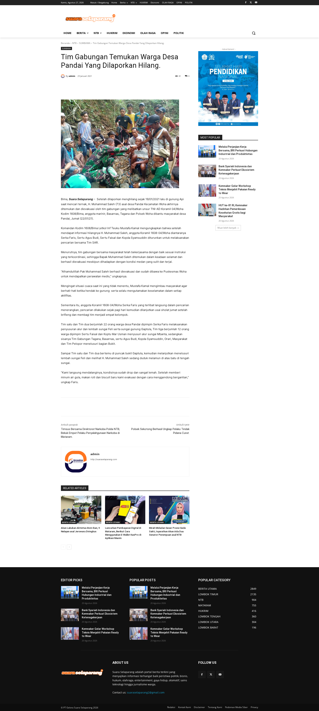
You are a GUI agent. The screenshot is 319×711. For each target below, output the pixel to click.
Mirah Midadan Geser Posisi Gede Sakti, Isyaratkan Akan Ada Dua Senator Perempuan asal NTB (167, 531)
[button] (253, 33)
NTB (74, 43)
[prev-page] (63, 547)
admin (72, 76)
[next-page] (69, 547)
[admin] (63, 76)
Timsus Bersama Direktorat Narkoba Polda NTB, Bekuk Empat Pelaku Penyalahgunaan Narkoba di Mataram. (90, 432)
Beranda (65, 43)
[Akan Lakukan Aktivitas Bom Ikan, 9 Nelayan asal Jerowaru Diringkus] (81, 510)
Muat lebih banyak (226, 227)
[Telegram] (114, 85)
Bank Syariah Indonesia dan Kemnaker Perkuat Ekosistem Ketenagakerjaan (236, 170)
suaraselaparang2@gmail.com (145, 692)
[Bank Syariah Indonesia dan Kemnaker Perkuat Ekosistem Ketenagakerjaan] (207, 171)
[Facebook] (246, 3)
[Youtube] (256, 3)
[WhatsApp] (105, 85)
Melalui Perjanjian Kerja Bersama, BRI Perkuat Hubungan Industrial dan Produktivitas (238, 150)
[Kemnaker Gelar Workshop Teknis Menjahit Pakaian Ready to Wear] (207, 190)
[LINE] (122, 85)
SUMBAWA (84, 43)
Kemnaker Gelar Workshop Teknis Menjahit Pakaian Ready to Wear (237, 189)
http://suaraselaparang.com (103, 459)
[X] (251, 3)
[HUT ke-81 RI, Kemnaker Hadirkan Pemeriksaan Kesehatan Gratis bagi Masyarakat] (207, 210)
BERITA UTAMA (69, 522)
